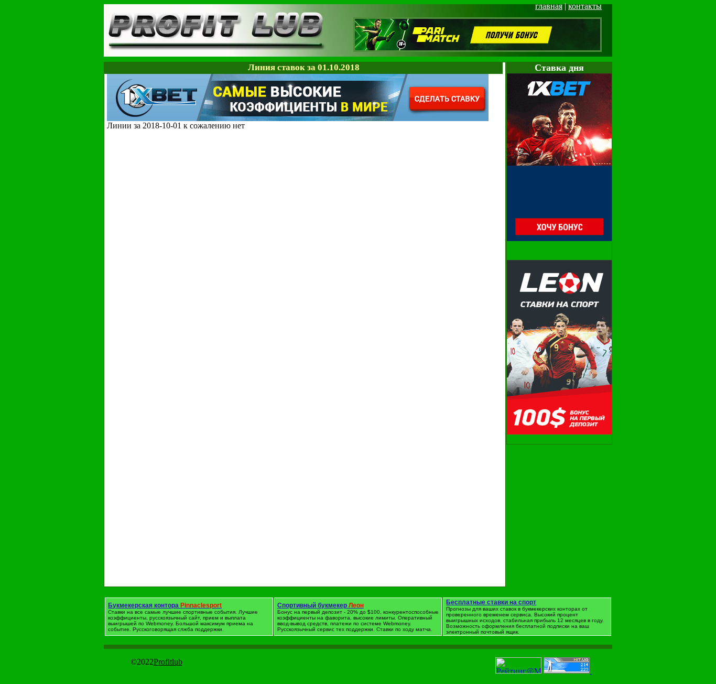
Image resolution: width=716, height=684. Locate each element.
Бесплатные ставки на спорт (491, 602)
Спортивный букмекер (320, 605)
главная (548, 6)
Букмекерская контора (165, 605)
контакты (585, 6)
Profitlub (168, 661)
